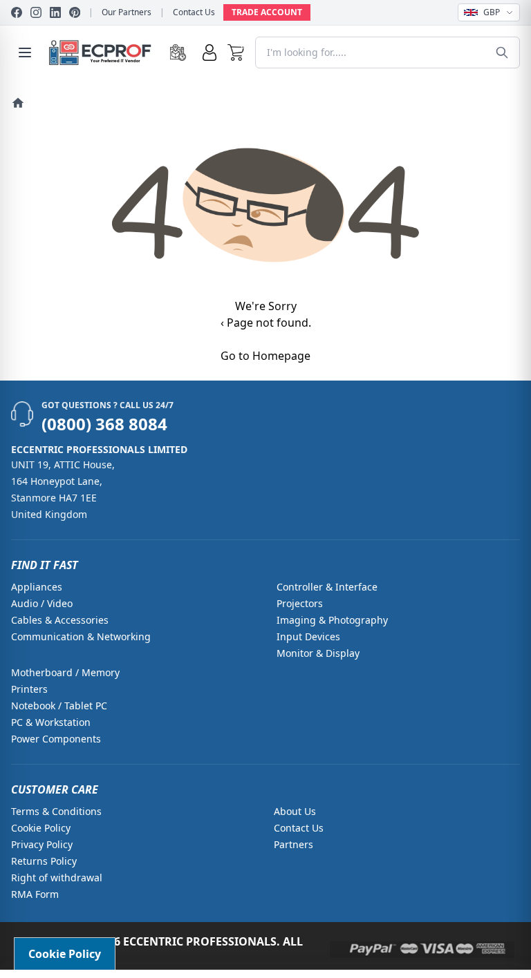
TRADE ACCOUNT (267, 12)
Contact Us (194, 12)
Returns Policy (44, 860)
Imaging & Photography (332, 619)
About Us (295, 811)
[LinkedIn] (55, 12)
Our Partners (126, 12)
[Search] (502, 52)
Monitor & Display (318, 653)
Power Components (56, 738)
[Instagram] (35, 12)
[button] (236, 52)
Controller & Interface (327, 586)
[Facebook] (16, 12)
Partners (293, 844)
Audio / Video (42, 603)
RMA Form (35, 894)
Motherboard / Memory (65, 672)
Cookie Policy (41, 827)
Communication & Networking (81, 636)
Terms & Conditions (56, 811)
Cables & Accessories (60, 619)
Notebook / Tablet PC (59, 705)
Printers (29, 689)
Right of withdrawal (56, 877)
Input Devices (308, 636)
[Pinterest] (74, 12)
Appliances (36, 586)
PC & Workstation (51, 722)
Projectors (300, 603)
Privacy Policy (42, 844)
